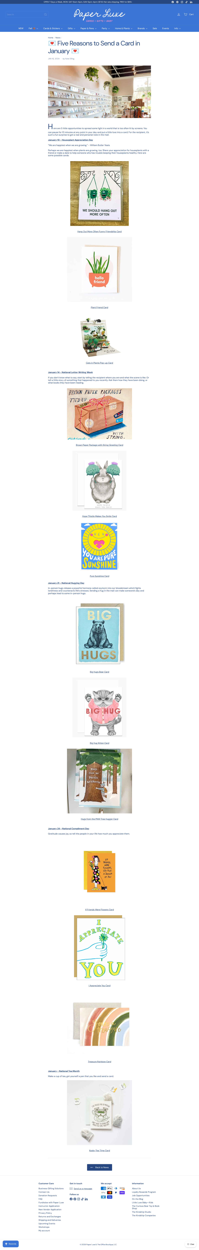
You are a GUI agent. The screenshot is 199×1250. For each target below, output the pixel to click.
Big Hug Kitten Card (99, 743)
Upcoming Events (47, 1223)
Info (176, 28)
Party (105, 28)
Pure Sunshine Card (99, 576)
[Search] (45, 14)
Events (165, 28)
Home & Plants (122, 28)
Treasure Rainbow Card (99, 1061)
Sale (155, 28)
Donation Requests (48, 1195)
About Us (136, 1188)
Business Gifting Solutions (51, 1188)
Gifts (70, 28)
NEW (21, 28)
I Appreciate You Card (99, 985)
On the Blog (137, 1199)
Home (50, 38)
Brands (141, 28)
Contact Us (44, 1192)
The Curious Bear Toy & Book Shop (145, 1207)
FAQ (40, 1199)
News (58, 38)
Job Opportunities (141, 1195)
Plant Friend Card (99, 307)
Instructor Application (49, 1206)
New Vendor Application (50, 1209)
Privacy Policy (45, 1213)
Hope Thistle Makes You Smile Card (99, 516)
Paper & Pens (87, 28)
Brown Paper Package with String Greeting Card (99, 445)
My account (44, 1230)
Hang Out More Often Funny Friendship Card (99, 231)
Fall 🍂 (32, 28)
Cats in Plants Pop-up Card (99, 362)
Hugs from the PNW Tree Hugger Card (99, 819)
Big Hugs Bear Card (99, 671)
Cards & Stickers (51, 28)
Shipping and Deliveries (50, 1220)
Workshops (44, 1227)
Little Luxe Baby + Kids (142, 1202)
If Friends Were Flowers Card (99, 909)
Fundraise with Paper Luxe (51, 1202)
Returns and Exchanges (50, 1216)
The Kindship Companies (144, 1215)
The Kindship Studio (141, 1212)
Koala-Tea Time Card (99, 1150)
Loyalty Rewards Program (144, 1192)
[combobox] (27, 14)
